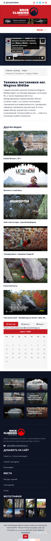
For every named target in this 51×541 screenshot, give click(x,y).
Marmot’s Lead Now (13, 190)
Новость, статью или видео (15, 456)
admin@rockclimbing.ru (17, 445)
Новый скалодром (11, 461)
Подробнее (25, 532)
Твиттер (11, 324)
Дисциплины (12, 2)
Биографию (8, 467)
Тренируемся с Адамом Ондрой (19, 254)
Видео (24, 70)
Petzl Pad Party (10, 286)
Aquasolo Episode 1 (12, 412)
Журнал (26, 324)
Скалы (6, 490)
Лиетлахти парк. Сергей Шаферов (20, 222)
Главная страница (12, 70)
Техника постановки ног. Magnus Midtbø (13, 398)
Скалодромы (9, 485)
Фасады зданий (10, 479)
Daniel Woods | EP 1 (12, 158)
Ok (25, 536)
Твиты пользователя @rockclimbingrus (22, 328)
